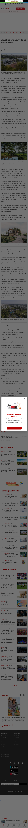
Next (14, 428)
